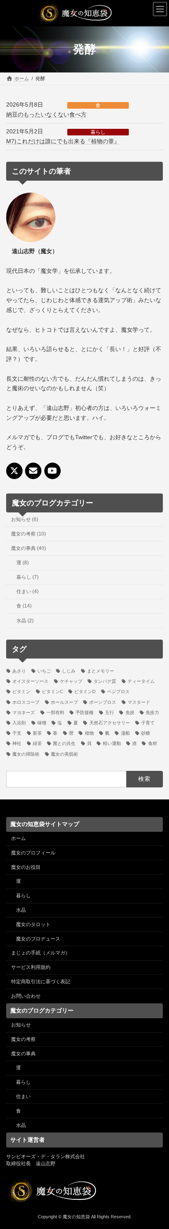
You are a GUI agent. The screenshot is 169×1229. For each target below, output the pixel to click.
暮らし (98, 132)
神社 (16, 743)
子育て (148, 722)
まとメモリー (100, 670)
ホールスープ (64, 702)
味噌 (41, 722)
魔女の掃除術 (25, 754)
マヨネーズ (23, 712)
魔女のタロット (33, 924)
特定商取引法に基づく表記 (40, 981)
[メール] (33, 471)
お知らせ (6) (24, 519)
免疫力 (152, 712)
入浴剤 (19, 722)
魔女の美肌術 (64, 754)
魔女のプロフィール (33, 852)
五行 (109, 712)
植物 (89, 733)
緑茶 (37, 743)
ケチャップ (71, 681)
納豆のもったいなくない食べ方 (46, 114)
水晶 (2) (25, 621)
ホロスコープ (25, 702)
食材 (152, 743)
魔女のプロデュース (38, 938)
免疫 (130, 712)
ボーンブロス (102, 702)
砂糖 (145, 733)
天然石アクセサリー (109, 722)
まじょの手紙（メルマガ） (40, 953)
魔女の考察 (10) (28, 534)
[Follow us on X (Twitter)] (14, 471)
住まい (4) (27, 592)
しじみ (68, 670)
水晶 (21, 909)
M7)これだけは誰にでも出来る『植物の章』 (63, 141)
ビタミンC (52, 691)
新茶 (37, 733)
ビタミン (21, 691)
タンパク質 (105, 681)
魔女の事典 (23, 1053)
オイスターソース (30, 681)
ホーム (18, 838)
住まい (23, 1096)
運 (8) (22, 563)
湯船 (125, 733)
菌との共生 (64, 743)
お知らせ (21, 1025)
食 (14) (24, 606)
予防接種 (84, 712)
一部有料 (55, 712)
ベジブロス (118, 691)
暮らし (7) (27, 577)
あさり (19, 670)
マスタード (139, 702)
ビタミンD (85, 691)
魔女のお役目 (26, 867)
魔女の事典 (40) (28, 548)
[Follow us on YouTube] (52, 471)
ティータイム (141, 681)
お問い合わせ (26, 996)
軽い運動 (112, 743)
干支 (16, 733)
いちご (44, 670)
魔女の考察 (23, 1039)
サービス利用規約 (30, 967)
